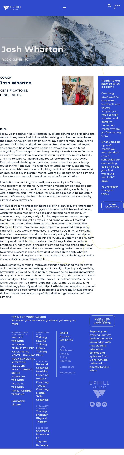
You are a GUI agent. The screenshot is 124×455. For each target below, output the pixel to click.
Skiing (15, 373)
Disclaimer (67, 350)
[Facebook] (104, 404)
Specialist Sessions (42, 407)
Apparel (65, 336)
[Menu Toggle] (64, 8)
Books (64, 332)
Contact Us (67, 366)
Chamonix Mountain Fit (43, 434)
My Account (67, 372)
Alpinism (17, 344)
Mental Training (23, 355)
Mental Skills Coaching (42, 396)
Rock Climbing (15, 59)
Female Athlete (22, 348)
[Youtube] (92, 404)
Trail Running (21, 390)
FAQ (62, 346)
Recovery (18, 365)
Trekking (18, 394)
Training (41, 411)
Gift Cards (66, 339)
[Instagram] (98, 404)
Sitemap (65, 360)
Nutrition (18, 362)
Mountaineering (23, 358)
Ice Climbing (20, 351)
